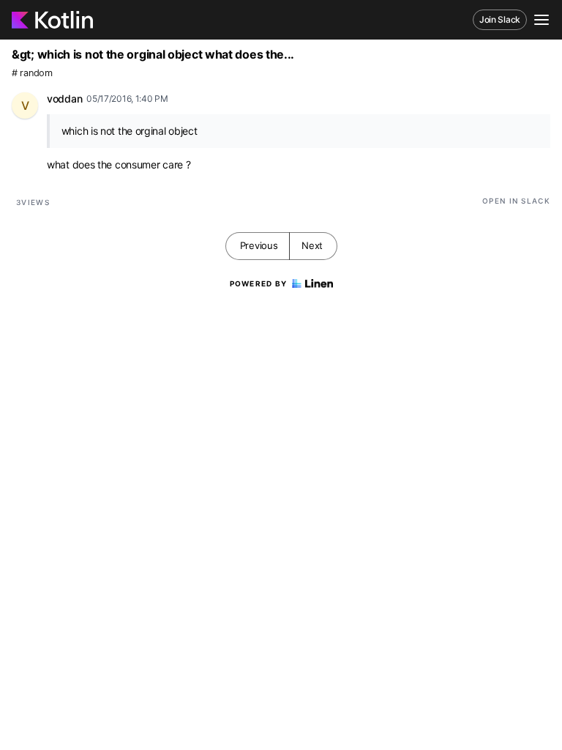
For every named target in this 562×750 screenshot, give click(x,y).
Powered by (259, 283)
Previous (259, 245)
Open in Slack (516, 200)
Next (312, 245)
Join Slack (499, 19)
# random (32, 72)
